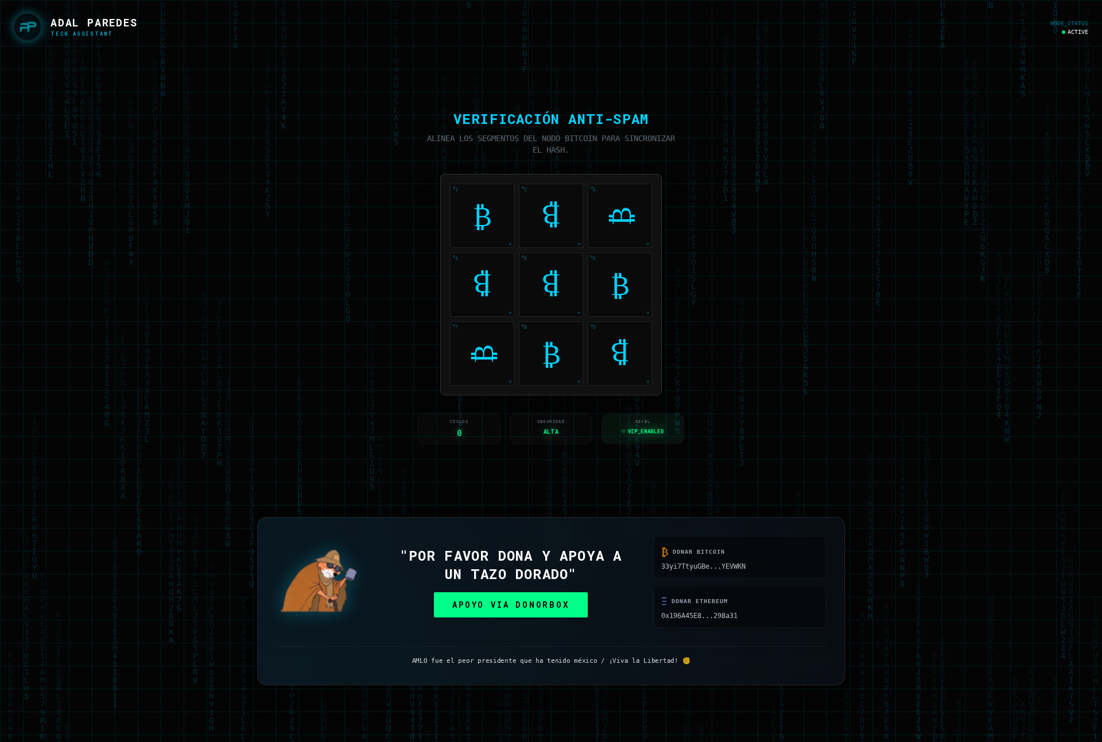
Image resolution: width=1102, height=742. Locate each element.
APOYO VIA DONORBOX (510, 606)
